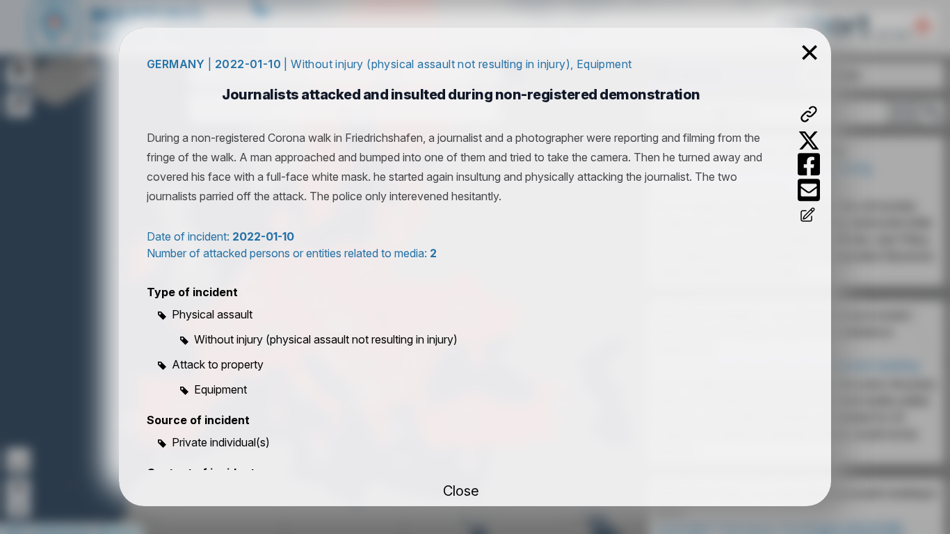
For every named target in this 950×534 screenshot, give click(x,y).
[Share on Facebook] (809, 164)
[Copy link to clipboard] (809, 114)
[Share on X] (809, 140)
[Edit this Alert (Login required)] (809, 216)
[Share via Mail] (809, 190)
